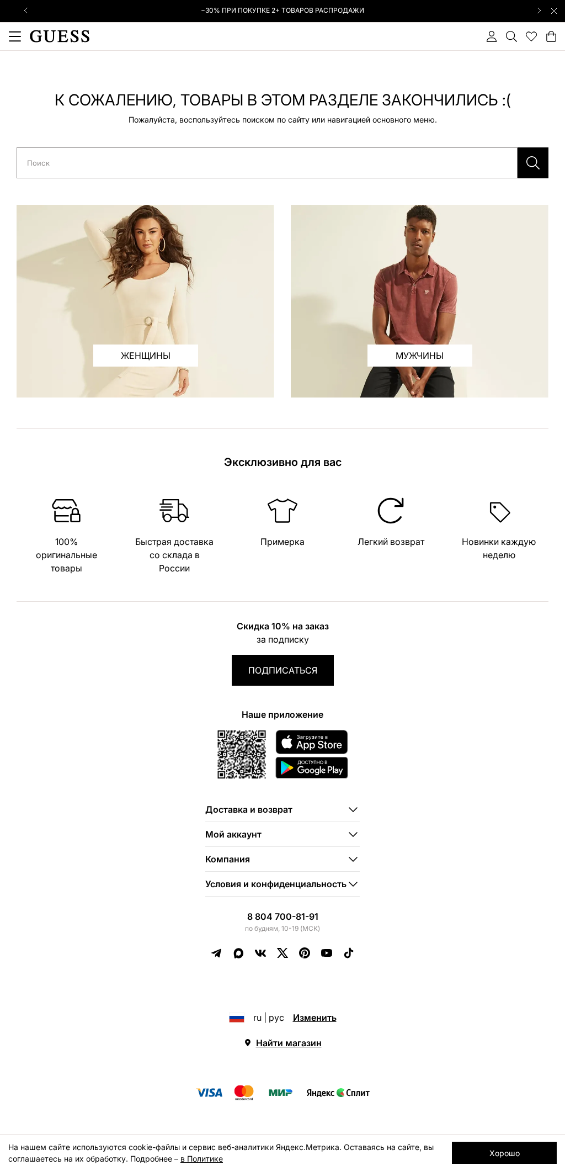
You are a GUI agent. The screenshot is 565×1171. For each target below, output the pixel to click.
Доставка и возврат (248, 809)
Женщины (145, 355)
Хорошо (504, 1153)
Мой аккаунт (233, 834)
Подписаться (282, 670)
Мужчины (420, 355)
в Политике (201, 1158)
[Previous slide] (26, 10)
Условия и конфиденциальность (276, 883)
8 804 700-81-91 (282, 916)
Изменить (315, 1017)
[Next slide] (539, 10)
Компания (227, 859)
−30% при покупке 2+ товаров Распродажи (282, 10)
